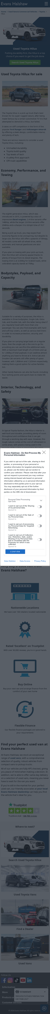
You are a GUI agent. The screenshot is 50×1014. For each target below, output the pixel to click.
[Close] (44, 453)
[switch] (40, 506)
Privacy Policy (40, 561)
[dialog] (25, 507)
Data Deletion (10, 561)
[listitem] (25, 500)
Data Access (25, 561)
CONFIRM (15, 552)
